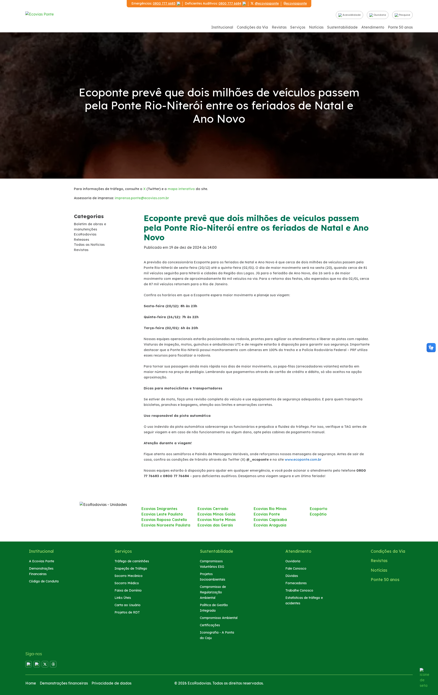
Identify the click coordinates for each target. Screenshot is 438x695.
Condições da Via (252, 27)
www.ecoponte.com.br (303, 459)
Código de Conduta (44, 581)
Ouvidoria (379, 14)
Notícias (316, 27)
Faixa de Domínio (128, 590)
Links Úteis (123, 598)
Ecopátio (318, 514)
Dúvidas (291, 576)
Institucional (222, 27)
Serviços (297, 27)
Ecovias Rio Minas (270, 508)
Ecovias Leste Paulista (162, 514)
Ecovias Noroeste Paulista (165, 525)
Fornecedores (296, 583)
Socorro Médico (127, 583)
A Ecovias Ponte (41, 561)
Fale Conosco (295, 568)
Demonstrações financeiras (64, 683)
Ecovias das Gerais (215, 525)
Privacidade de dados (111, 683)
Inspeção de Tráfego (131, 568)
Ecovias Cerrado (213, 508)
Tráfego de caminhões (132, 561)
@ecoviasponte (267, 3)
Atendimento (372, 27)
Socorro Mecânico (129, 576)
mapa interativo (181, 189)
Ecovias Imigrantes (159, 508)
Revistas (279, 27)
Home (30, 683)
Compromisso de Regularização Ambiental (213, 592)
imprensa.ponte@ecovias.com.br (142, 198)
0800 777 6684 (230, 3)
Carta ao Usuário (128, 605)
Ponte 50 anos (400, 27)
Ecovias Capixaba (270, 519)
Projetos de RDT (127, 612)
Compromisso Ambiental (218, 618)
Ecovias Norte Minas (217, 519)
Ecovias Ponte (267, 514)
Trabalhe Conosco (299, 590)
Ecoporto (318, 508)
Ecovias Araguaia (270, 525)
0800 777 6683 (164, 3)
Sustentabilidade (342, 27)
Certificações (210, 625)
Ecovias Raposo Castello (164, 519)
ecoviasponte (296, 3)
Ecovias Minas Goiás (216, 514)
